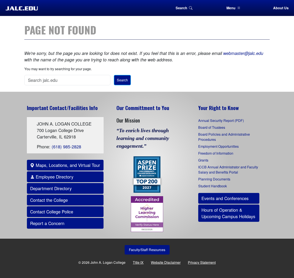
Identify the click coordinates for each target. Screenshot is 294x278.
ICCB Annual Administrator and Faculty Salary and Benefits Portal (228, 170)
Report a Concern (47, 223)
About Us (281, 7)
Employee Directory (53, 177)
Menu (230, 7)
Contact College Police (51, 211)
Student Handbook (212, 185)
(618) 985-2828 (66, 146)
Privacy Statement (202, 262)
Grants (203, 160)
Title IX (138, 262)
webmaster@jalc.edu (243, 53)
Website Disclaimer (166, 262)
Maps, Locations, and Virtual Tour (67, 165)
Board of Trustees (211, 127)
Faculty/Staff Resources (147, 249)
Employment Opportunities (218, 146)
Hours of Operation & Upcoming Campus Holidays (228, 213)
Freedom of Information (215, 153)
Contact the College (49, 200)
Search (181, 7)
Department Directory (51, 188)
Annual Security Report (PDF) (221, 120)
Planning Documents (214, 179)
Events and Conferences (225, 198)
